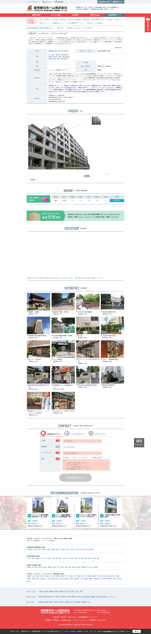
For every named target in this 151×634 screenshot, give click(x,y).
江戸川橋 (34, 567)
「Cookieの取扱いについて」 (110, 631)
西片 (86, 558)
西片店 (70, 19)
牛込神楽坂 (88, 576)
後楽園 (58, 55)
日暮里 (71, 578)
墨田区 (53, 549)
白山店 (110, 19)
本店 (41, 19)
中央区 (35, 549)
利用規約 (56, 620)
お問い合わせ (101, 620)
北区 (76, 549)
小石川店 (55, 19)
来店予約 (64, 617)
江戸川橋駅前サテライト (75, 23)
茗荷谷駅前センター (98, 19)
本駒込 (37, 558)
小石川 (59, 51)
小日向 (65, 558)
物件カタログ (72, 617)
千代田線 (62, 597)
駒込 (38, 578)
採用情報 (92, 620)
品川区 (58, 549)
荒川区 (81, 549)
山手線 (68, 597)
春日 (60, 57)
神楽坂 (79, 576)
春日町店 (63, 19)
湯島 (57, 558)
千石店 (116, 19)
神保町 (29, 578)
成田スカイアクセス (109, 597)
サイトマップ (93, 617)
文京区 (55, 51)
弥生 (98, 558)
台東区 (48, 549)
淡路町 (91, 578)
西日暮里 (76, 578)
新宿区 (44, 549)
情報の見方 (118, 47)
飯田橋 (84, 567)
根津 (82, 558)
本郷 (33, 558)
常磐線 (92, 597)
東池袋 (86, 578)
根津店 (47, 19)
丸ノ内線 (51, 55)
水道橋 (95, 567)
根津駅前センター (58, 23)
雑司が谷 (119, 578)
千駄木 (49, 558)
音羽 (75, 558)
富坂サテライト (45, 23)
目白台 (90, 558)
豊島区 (73, 549)
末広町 (62, 578)
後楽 (94, 558)
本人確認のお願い (66, 620)
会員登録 (56, 617)
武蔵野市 (91, 549)
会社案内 (48, 620)
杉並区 (68, 549)
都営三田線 (52, 59)
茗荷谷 (45, 567)
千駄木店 (89, 23)
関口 (72, 558)
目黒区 (63, 549)
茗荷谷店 (86, 19)
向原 (57, 578)
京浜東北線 (85, 597)
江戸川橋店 (98, 23)
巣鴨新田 (109, 578)
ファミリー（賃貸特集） (48, 540)
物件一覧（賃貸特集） (33, 540)
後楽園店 (78, 19)
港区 (39, 549)
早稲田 (34, 578)
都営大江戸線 (52, 57)
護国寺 (29, 567)
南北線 (41, 597)
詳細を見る (117, 200)
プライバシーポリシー (81, 620)
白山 (41, 558)
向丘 (68, 558)
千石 (45, 558)
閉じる (137, 631)
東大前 (74, 567)
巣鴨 (118, 576)
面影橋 (104, 578)
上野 (81, 578)
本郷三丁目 (56, 567)
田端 (114, 578)
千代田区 (29, 549)
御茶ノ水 (113, 576)
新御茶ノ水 (43, 578)
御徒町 (66, 578)
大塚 (53, 558)
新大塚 (40, 567)
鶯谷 (28, 581)
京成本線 (99, 597)
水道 (79, 558)
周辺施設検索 (83, 617)
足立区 (86, 549)
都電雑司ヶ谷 (97, 578)
